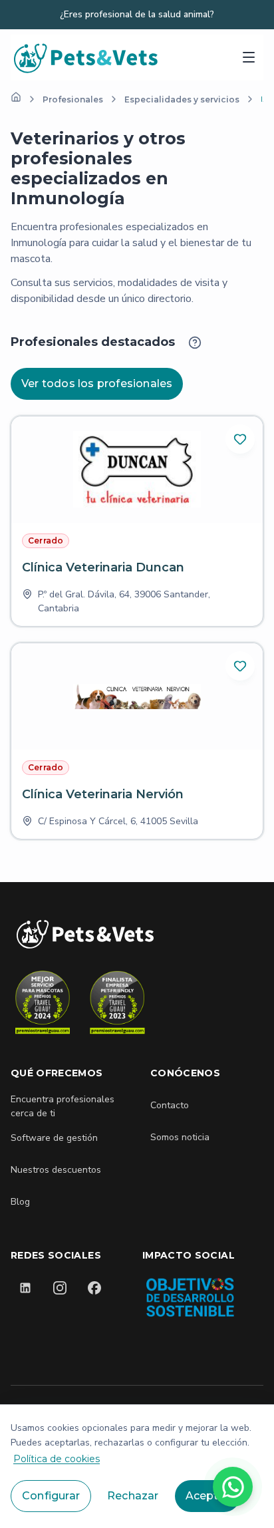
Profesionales (73, 99)
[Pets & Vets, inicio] (86, 57)
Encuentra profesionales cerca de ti (62, 1106)
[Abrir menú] (248, 57)
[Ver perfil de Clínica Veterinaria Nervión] (137, 741)
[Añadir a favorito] (240, 439)
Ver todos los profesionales (96, 383)
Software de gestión (54, 1138)
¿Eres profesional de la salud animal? (137, 14)
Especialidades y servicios (181, 99)
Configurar (51, 1495)
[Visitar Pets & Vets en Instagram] (59, 1287)
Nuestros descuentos (56, 1169)
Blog (20, 1201)
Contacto (169, 1105)
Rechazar (133, 1495)
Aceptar (207, 1495)
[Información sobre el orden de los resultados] (194, 342)
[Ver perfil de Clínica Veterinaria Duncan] (137, 521)
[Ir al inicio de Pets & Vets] (85, 934)
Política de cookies (56, 1459)
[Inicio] (16, 97)
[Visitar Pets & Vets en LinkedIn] (25, 1287)
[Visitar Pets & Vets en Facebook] (94, 1287)
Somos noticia (179, 1137)
